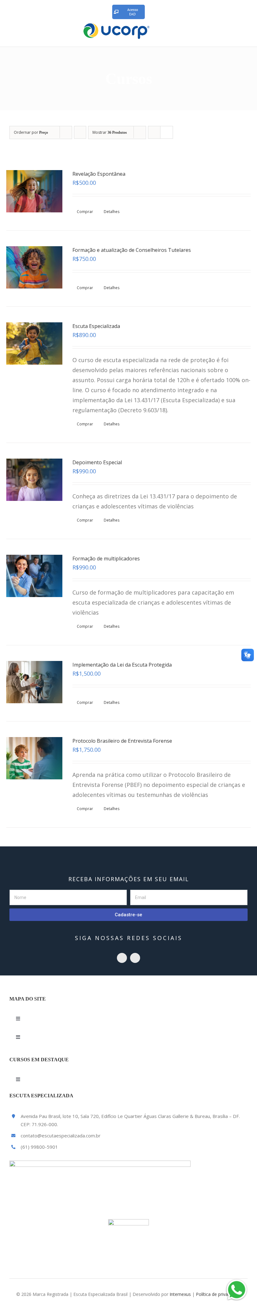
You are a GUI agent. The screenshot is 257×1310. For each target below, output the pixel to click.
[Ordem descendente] (80, 132)
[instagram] (122, 958)
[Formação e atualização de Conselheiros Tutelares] (34, 267)
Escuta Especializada (96, 326)
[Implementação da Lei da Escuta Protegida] (34, 682)
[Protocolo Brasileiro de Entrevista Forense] (34, 758)
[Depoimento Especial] (34, 480)
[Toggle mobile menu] (245, 30)
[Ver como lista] (166, 132)
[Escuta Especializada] (34, 343)
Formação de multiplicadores (106, 558)
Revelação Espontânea (98, 173)
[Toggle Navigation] (18, 1018)
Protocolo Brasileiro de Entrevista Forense (122, 740)
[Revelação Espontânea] (34, 191)
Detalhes (111, 211)
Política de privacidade (218, 1294)
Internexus (180, 1294)
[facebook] (135, 958)
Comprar (85, 211)
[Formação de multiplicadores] (34, 576)
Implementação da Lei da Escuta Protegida (122, 664)
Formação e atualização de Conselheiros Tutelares (131, 250)
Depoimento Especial (97, 462)
